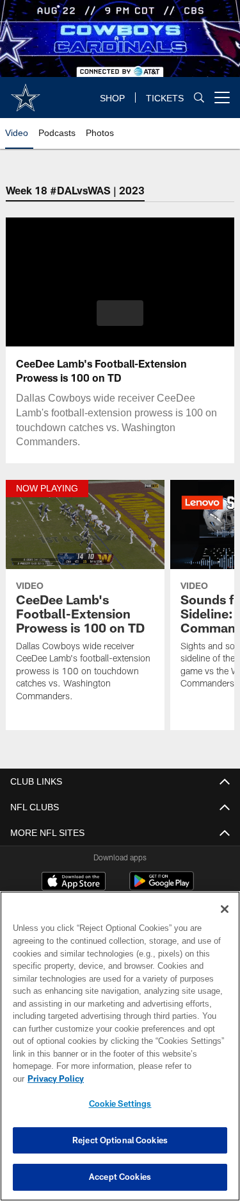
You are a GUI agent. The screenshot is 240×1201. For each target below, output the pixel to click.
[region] (120, 1046)
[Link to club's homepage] (25, 92)
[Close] (225, 909)
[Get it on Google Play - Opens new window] (161, 888)
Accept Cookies (120, 1176)
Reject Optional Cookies (120, 1140)
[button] (120, 313)
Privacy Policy (56, 1078)
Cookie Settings (120, 1103)
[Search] (199, 97)
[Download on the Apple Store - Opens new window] (73, 883)
